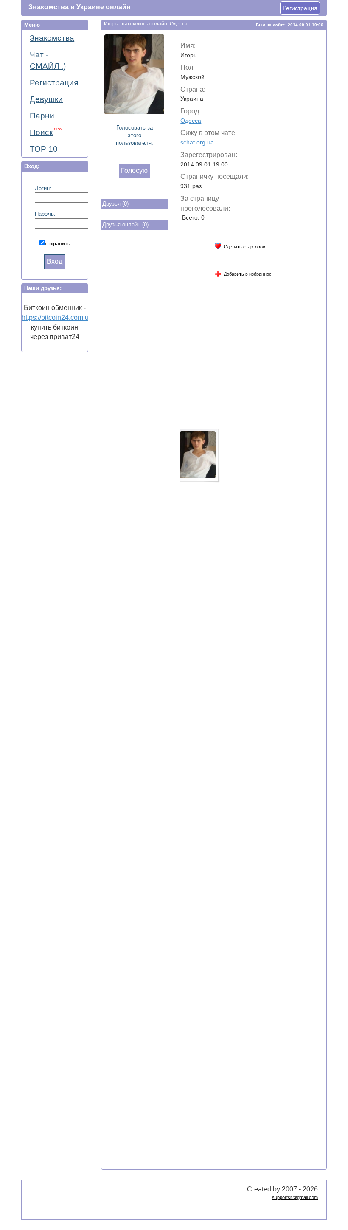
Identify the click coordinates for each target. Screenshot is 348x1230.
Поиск (46, 131)
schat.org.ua (197, 142)
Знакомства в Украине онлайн (79, 7)
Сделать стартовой (244, 246)
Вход (54, 261)
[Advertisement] (135, 372)
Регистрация (300, 8)
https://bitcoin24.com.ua (57, 317)
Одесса (190, 120)
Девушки (46, 99)
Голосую (134, 170)
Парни (42, 115)
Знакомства (52, 38)
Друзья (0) (115, 203)
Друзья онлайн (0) (125, 224)
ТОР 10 (44, 148)
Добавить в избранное (248, 273)
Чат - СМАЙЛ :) (48, 60)
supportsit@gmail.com (295, 1197)
